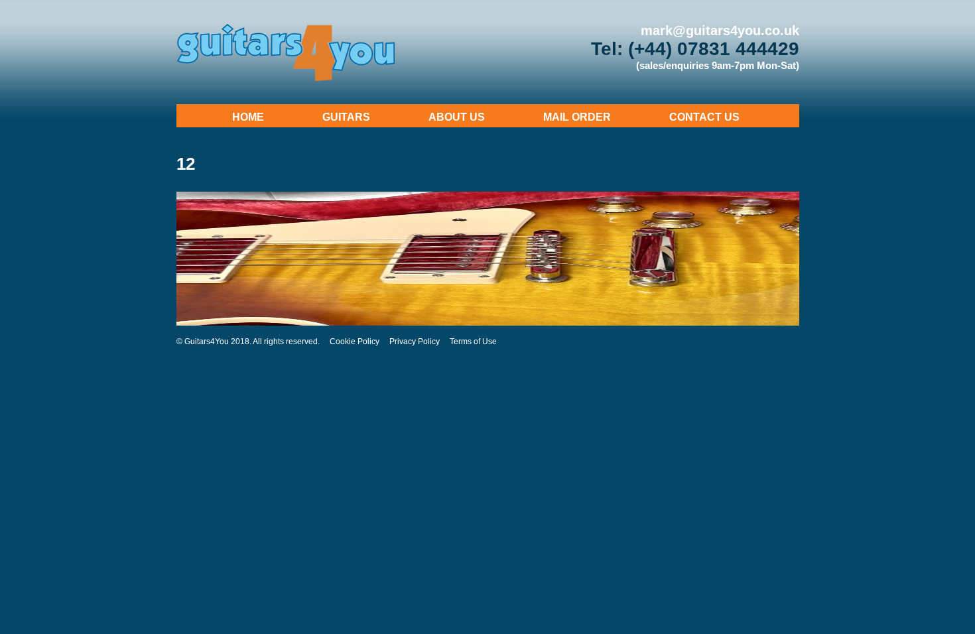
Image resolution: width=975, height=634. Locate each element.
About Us (456, 117)
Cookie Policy (354, 341)
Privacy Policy (414, 341)
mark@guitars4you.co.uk (720, 30)
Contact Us (704, 117)
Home (248, 117)
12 (185, 164)
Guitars (346, 117)
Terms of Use (473, 341)
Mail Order (577, 117)
